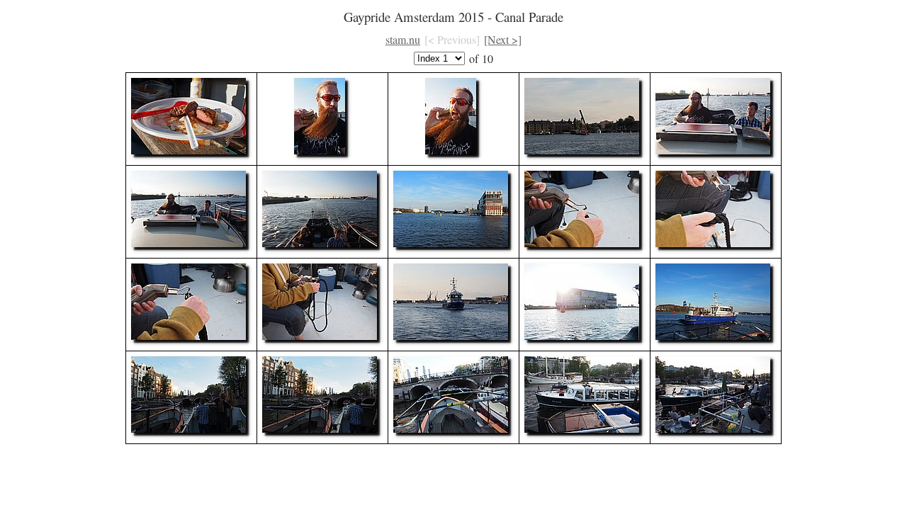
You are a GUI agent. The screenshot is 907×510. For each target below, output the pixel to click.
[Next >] (503, 39)
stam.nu (402, 39)
